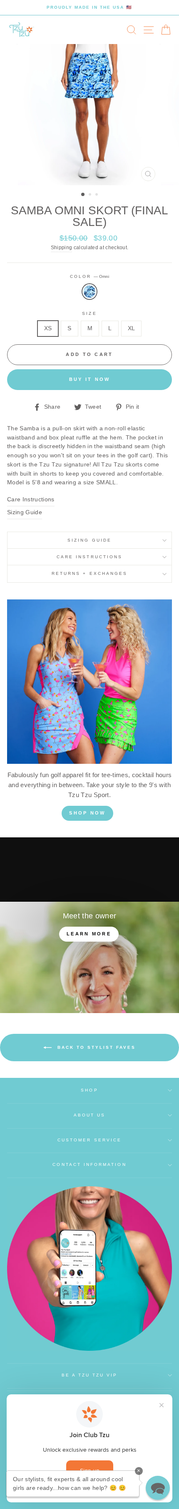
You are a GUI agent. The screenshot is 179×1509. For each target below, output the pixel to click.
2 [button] (91, 195)
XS (48, 328)
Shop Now (87, 812)
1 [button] (83, 195)
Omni (89, 291)
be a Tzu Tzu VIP (90, 1375)
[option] (89, 7)
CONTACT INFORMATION (89, 1164)
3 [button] (97, 195)
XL (131, 328)
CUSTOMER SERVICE (89, 1140)
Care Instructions (31, 499)
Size (89, 313)
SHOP (89, 1090)
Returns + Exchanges (89, 573)
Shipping (61, 247)
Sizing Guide (24, 512)
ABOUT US (89, 1115)
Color (89, 276)
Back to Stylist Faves (95, 1047)
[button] (158, 1488)
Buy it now (89, 379)
